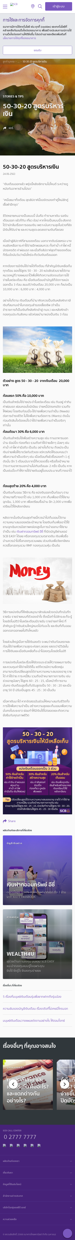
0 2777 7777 (20, 1136)
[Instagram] (39, 1145)
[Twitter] (32, 1145)
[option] (28, 1085)
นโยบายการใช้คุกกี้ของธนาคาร (19, 38)
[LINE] (11, 1145)
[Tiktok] (18, 1145)
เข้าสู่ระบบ (59, 6)
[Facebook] (4, 1145)
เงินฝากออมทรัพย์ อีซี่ (30, 531)
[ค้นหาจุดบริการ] (33, 6)
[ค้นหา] (40, 6)
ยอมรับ (37, 50)
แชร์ (10, 128)
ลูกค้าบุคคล (8, 61)
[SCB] (14, 4)
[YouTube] (25, 1145)
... (18, 61)
